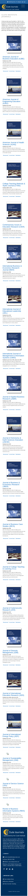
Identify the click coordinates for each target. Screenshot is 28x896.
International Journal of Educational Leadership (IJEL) (12, 311)
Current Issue (12, 71)
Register (19, 1)
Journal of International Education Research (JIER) (13, 694)
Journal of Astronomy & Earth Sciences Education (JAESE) (13, 440)
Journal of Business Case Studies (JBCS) (13, 525)
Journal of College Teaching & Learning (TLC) (13, 568)
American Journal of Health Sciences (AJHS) (13, 143)
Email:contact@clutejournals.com (12, 857)
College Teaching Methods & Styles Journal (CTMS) (14, 185)
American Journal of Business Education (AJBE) (13, 58)
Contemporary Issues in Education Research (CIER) (13, 226)
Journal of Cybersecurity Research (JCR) (12, 609)
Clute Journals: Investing (10, 883)
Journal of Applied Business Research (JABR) (13, 398)
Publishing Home (12, 1)
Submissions (18, 71)
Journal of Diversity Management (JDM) (10, 652)
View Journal (5, 71)
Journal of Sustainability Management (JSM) (12, 759)
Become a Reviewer (9, 881)
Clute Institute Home (9, 879)
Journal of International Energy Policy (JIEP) (12, 735)
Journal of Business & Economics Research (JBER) (11, 485)
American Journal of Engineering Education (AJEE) (11, 101)
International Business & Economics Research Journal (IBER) (12, 268)
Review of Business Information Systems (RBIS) (14, 810)
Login (24, 1)
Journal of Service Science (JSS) (13, 785)
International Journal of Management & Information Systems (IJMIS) (13, 356)
